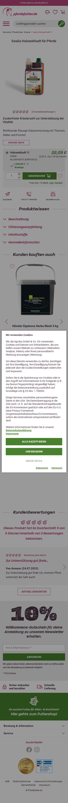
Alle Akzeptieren (34, 441)
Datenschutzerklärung (18, 430)
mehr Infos (34, 461)
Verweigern (34, 451)
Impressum (12, 433)
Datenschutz (42, 468)
